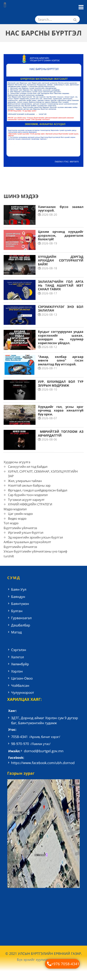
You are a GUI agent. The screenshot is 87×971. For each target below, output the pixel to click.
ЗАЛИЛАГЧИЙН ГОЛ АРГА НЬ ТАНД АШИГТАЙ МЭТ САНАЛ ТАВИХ (60, 285)
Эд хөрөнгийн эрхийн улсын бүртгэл (35, 537)
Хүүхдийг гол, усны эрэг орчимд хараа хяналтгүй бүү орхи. (60, 410)
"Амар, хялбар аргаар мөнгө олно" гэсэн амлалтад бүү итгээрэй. (60, 360)
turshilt (9, 556)
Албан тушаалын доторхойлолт (27, 542)
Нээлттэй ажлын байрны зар (29, 485)
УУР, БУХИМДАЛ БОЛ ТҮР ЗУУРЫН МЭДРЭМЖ (60, 383)
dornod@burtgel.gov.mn (44, 751)
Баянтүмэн (20, 603)
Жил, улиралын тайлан (25, 481)
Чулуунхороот (22, 692)
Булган (16, 611)
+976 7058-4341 (65, 963)
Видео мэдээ (17, 518)
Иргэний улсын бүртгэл (25, 532)
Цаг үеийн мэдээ (20, 513)
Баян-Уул (18, 589)
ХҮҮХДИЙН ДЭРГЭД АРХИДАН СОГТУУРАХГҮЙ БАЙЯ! (60, 260)
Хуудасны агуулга (17, 462)
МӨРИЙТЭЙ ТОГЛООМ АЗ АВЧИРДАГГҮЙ (60, 433)
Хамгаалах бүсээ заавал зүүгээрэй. (60, 209)
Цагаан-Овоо (22, 678)
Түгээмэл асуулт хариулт (26, 499)
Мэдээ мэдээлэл (15, 509)
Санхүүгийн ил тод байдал (27, 466)
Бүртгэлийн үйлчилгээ (20, 528)
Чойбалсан (20, 685)
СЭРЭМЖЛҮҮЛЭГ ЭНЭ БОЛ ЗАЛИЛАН (60, 309)
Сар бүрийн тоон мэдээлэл (28, 495)
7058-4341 (19, 736)
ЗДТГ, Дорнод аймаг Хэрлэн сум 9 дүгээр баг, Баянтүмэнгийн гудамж (44, 720)
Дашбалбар (20, 625)
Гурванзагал (21, 618)
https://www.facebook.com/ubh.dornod (43, 762)
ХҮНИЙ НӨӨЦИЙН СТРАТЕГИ (30, 504)
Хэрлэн (17, 671)
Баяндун (18, 596)
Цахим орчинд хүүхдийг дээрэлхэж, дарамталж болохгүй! (60, 235)
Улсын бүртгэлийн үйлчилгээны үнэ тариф (35, 551)
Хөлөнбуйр (20, 664)
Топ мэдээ (11, 523)
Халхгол (17, 657)
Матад (16, 632)
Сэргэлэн (18, 649)
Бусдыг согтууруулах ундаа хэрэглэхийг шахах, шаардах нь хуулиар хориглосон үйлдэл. (60, 337)
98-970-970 (20, 743)
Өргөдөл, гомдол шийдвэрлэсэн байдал (37, 490)
